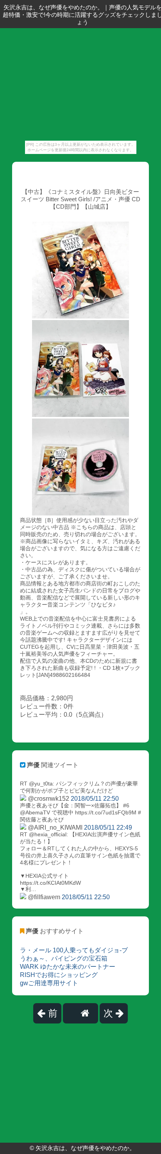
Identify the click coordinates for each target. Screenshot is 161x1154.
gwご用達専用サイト (49, 983)
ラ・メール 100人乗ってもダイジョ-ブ (74, 950)
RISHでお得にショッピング (59, 975)
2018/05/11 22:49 (108, 827)
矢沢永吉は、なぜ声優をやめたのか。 (85, 1148)
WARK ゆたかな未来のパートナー (67, 966)
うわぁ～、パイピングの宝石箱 (63, 958)
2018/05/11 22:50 (95, 798)
